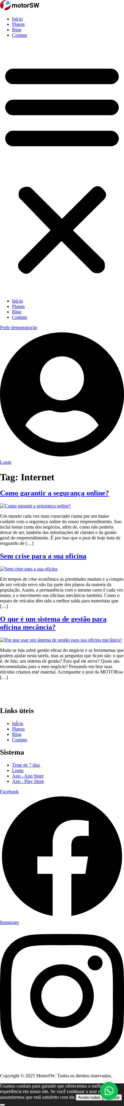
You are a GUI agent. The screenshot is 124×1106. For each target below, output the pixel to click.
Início (17, 18)
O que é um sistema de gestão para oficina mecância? (53, 623)
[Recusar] (2, 1105)
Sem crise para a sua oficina (43, 556)
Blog (16, 29)
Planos (18, 24)
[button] (62, 168)
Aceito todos (89, 1097)
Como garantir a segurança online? (54, 493)
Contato (19, 35)
